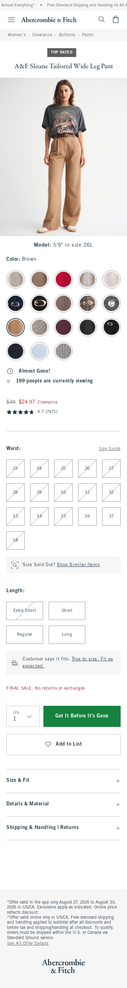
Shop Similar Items (78, 565)
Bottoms (67, 35)
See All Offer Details (28, 944)
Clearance (42, 35)
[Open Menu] (8, 19)
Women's (17, 35)
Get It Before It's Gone (82, 716)
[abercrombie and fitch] (49, 19)
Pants (87, 35)
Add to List (69, 744)
